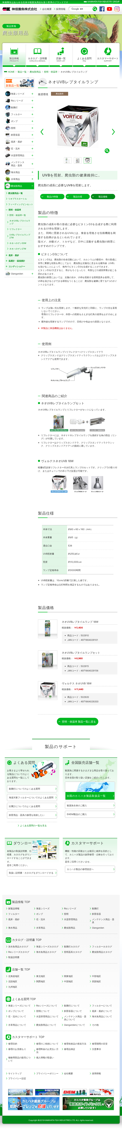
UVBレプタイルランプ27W (19, 236)
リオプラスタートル (17, 198)
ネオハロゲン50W (17, 243)
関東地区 (68, 976)
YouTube (109, 8)
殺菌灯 (95, 908)
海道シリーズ (43, 908)
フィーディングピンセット (20, 204)
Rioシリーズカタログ (18, 952)
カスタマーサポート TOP (28, 1037)
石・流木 (40, 919)
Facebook (102, 8)
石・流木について (17, 1016)
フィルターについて (102, 1005)
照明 (66, 914)
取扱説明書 (13, 957)
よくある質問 (84, 59)
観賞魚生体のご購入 (77, 805)
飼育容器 (96, 914)
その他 (95, 1024)
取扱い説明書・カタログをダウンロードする (31, 872)
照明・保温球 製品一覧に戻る (79, 721)
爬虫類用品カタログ (102, 952)
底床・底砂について (102, 1011)
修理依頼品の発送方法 (75, 1043)
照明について (43, 1011)
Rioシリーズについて (46, 1005)
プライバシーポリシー (47, 1073)
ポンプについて (16, 1011)
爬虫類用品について (46, 1024)
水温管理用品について (47, 1016)
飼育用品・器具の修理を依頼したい (26, 815)
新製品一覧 (12, 85)
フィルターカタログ (102, 946)
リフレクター (15, 229)
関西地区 (40, 981)
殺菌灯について (72, 1005)
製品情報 (14, 59)
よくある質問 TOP (24, 999)
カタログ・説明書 (37, 59)
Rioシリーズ (70, 908)
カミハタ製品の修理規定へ (80, 869)
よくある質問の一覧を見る (33, 825)
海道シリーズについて (19, 1005)
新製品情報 (13, 908)
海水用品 (12, 927)
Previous (42, 132)
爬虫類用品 (69, 927)
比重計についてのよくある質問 (24, 806)
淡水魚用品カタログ (18, 946)
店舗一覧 (61, 59)
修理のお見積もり (17, 1049)
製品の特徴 (52, 196)
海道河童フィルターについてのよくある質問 (31, 797)
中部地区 (96, 976)
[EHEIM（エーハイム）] (74, 1092)
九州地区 (12, 986)
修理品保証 (69, 1049)
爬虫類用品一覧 (15, 193)
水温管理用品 (70, 919)
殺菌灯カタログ (72, 946)
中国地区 (68, 981)
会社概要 (47, 9)
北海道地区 (13, 976)
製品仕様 (77, 196)
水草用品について (17, 1024)
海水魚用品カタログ (46, 952)
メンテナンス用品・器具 (103, 921)
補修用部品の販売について (19, 1059)
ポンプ (39, 914)
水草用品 (40, 927)
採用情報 (60, 9)
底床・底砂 (13, 919)
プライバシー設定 (17, 1078)
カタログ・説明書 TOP (26, 939)
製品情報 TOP (21, 902)
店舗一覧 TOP (21, 969)
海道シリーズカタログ (47, 946)
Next (113, 132)
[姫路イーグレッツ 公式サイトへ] (33, 1109)
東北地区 (40, 976)
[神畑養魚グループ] (20, 1092)
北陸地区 (12, 981)
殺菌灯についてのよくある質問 (24, 788)
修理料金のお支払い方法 (47, 1051)
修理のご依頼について (47, 1043)
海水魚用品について (102, 1016)
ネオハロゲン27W (17, 248)
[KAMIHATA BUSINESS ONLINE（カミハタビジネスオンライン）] (47, 1092)
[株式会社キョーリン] (101, 1092)
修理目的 (12, 1043)
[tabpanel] (77, 127)
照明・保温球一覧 (17, 215)
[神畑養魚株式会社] (19, 9)
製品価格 (102, 196)
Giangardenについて (74, 1024)
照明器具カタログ (73, 952)
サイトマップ (15, 1073)
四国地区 (96, 981)
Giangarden (98, 927)
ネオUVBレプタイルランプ (19, 222)
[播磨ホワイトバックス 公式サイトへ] (88, 1109)
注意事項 (96, 1049)
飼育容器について (73, 1011)
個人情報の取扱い (45, 1057)
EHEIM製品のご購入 (77, 814)
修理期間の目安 (100, 1043)
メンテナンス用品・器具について (75, 1018)
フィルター (13, 914)
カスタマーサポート (108, 59)
